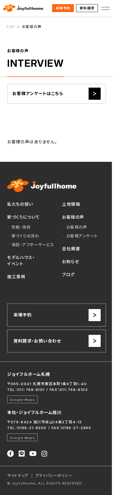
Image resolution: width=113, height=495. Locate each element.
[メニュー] (105, 8)
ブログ (68, 274)
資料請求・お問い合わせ (37, 341)
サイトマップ (17, 475)
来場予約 (63, 8)
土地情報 (71, 204)
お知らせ (70, 261)
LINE (22, 453)
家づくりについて (23, 217)
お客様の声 (73, 217)
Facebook (10, 453)
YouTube (32, 453)
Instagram (44, 454)
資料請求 (87, 8)
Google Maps (22, 400)
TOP (10, 26)
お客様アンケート (82, 235)
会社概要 (71, 248)
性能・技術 (21, 227)
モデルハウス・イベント (21, 260)
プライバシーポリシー (53, 475)
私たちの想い (20, 204)
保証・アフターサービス (33, 244)
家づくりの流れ (25, 235)
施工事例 (16, 276)
